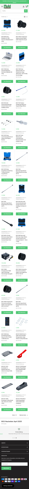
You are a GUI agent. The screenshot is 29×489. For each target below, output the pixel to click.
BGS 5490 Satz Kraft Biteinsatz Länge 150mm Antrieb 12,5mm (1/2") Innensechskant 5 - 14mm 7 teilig (21, 238)
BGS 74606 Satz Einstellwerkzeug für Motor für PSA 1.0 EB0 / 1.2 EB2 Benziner (6, 336)
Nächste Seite (22, 415)
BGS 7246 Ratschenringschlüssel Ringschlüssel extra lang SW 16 (21, 171)
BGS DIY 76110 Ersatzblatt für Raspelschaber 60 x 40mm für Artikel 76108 (6, 369)
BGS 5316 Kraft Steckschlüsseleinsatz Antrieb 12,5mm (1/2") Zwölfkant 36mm (6, 105)
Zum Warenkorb (7, 47)
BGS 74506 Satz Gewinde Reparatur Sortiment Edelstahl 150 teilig (6, 71)
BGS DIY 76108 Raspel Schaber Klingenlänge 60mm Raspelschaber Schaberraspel (21, 369)
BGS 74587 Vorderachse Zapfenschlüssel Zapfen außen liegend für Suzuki (21, 38)
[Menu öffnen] (2, 6)
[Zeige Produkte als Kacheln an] (24, 16)
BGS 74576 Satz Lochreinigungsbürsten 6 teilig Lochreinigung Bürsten (7, 137)
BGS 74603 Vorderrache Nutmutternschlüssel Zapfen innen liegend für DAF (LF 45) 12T (6, 304)
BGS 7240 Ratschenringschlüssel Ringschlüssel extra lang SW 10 (21, 304)
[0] (26, 6)
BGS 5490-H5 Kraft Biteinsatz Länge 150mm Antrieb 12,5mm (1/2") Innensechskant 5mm (6, 238)
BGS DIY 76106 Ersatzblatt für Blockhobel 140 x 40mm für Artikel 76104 (7, 401)
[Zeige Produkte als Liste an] (27, 16)
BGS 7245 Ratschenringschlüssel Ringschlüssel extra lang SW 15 (6, 204)
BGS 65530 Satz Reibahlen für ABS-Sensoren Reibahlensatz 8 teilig (7, 39)
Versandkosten (4, 32)
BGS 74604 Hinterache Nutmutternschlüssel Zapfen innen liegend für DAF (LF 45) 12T (21, 271)
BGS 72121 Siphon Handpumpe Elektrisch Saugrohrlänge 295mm (21, 104)
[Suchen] (26, 10)
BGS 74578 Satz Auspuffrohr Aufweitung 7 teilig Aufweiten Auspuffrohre (6, 171)
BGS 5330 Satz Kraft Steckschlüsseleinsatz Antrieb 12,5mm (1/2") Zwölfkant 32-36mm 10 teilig (21, 204)
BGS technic (4, 43)
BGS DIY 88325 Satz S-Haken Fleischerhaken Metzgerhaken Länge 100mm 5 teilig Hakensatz (22, 336)
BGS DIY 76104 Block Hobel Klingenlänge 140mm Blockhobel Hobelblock (20, 401)
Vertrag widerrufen (7, 485)
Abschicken (6, 468)
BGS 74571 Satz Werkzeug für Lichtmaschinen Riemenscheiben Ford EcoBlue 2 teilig (21, 138)
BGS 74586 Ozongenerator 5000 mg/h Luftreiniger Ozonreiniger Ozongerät (6, 271)
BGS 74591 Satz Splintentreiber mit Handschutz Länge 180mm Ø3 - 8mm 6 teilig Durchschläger (21, 72)
